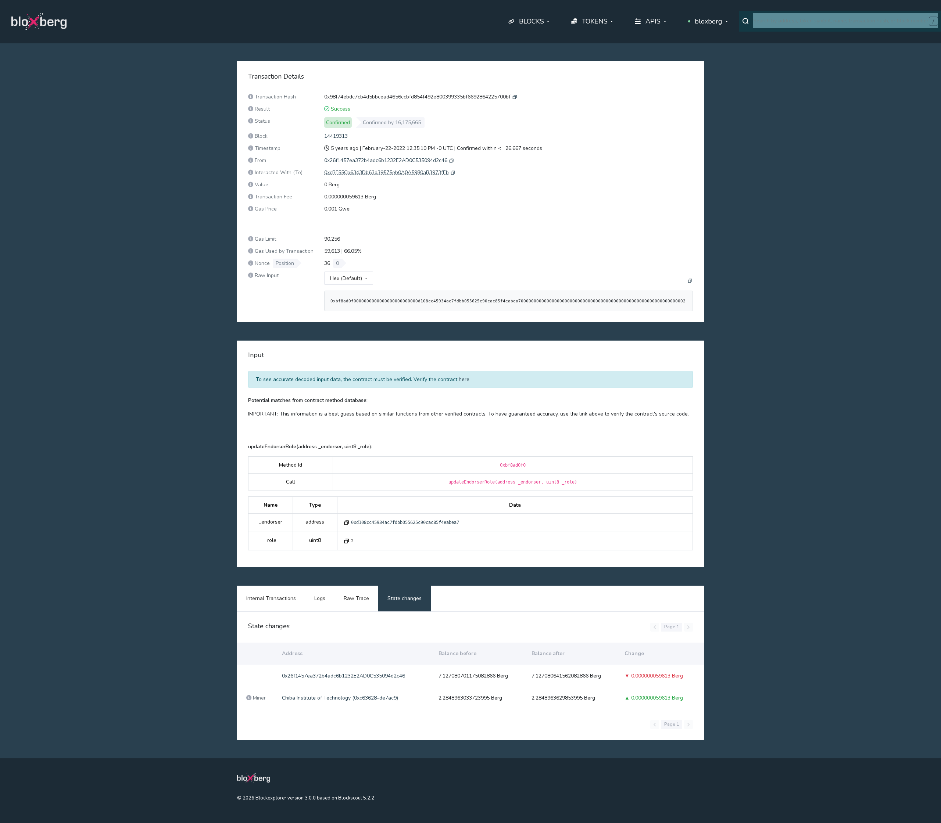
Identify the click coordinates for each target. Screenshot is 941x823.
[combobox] (845, 20)
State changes (404, 598)
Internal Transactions (271, 598)
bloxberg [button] (708, 21)
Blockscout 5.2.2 (356, 798)
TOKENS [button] (595, 21)
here (464, 379)
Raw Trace (356, 598)
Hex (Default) (346, 278)
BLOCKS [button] (531, 21)
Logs (319, 598)
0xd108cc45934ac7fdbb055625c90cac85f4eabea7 (405, 522)
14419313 (336, 136)
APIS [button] (653, 21)
